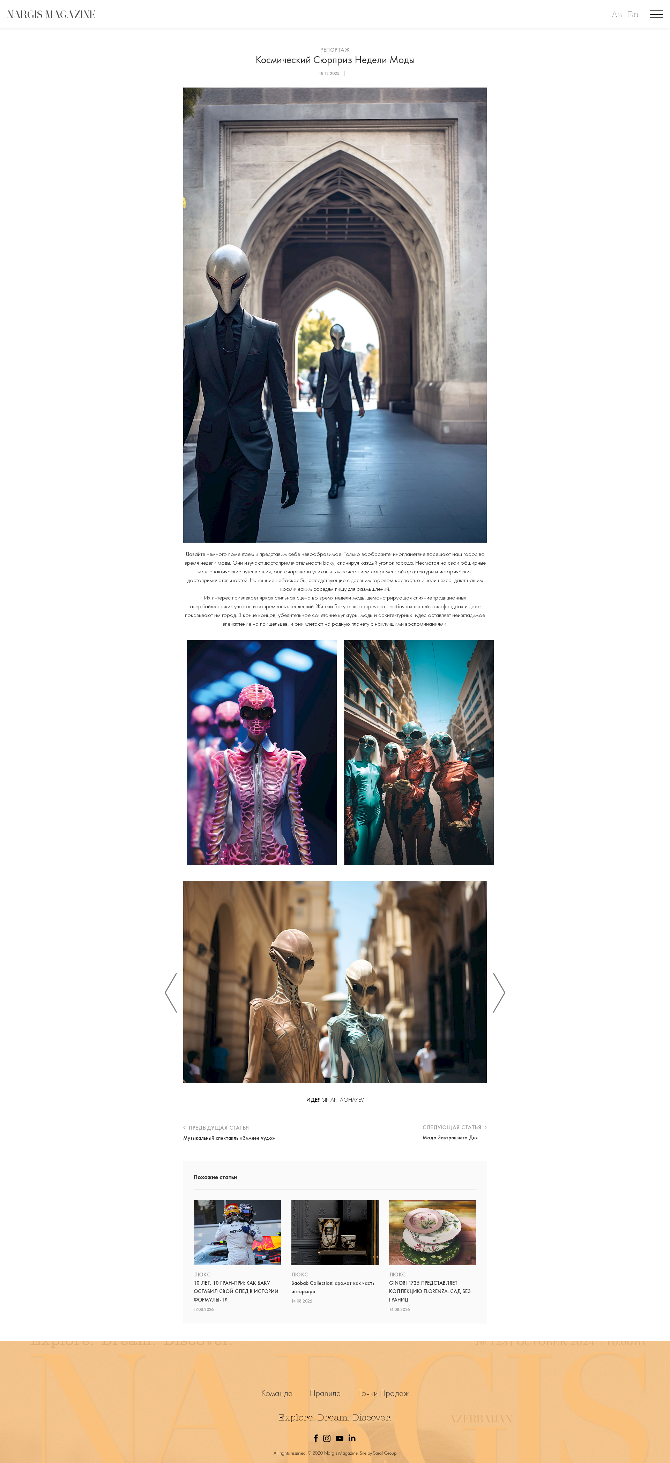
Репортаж (335, 49)
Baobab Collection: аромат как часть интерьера (332, 1287)
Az (616, 14)
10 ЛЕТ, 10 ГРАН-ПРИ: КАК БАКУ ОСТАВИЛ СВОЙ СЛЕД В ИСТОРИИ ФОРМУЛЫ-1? (236, 1291)
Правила (325, 1393)
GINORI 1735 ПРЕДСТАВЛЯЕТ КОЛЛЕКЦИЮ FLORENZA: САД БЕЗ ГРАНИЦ (430, 1291)
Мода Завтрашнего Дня (450, 1137)
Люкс (202, 1274)
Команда (277, 1393)
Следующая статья (453, 1127)
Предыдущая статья (218, 1127)
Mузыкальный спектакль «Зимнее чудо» (229, 1137)
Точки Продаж (383, 1393)
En (633, 14)
